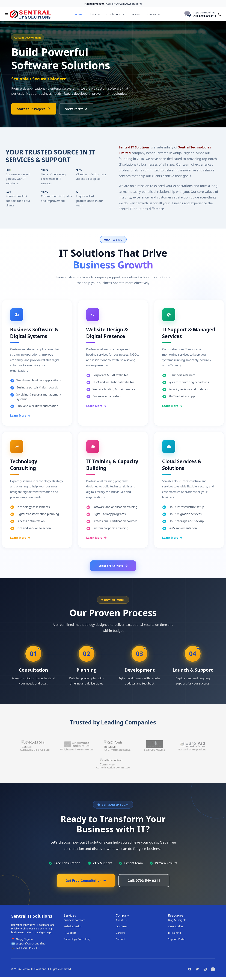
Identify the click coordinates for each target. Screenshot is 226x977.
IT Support (70, 932)
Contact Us (153, 14)
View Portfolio (76, 109)
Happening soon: (94, 3)
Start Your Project (31, 109)
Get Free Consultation (84, 881)
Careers (120, 932)
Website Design (73, 926)
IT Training (174, 932)
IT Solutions (113, 14)
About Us (94, 14)
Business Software (74, 920)
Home (78, 14)
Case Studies (175, 926)
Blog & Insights (177, 920)
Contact (120, 939)
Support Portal (176, 939)
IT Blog (136, 14)
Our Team (121, 926)
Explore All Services (111, 565)
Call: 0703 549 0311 (204, 16)
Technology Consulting (77, 939)
